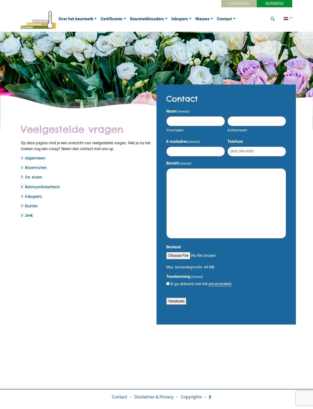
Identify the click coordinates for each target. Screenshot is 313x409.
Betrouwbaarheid (41, 186)
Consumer (239, 3)
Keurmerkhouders (147, 18)
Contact (224, 18)
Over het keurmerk (75, 18)
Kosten (30, 205)
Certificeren (112, 18)
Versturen (176, 301)
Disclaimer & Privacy (154, 396)
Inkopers (179, 18)
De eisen (32, 177)
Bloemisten (35, 167)
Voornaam (174, 130)
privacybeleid (220, 284)
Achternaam (237, 130)
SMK (28, 215)
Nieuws (202, 18)
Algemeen (34, 158)
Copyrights (191, 396)
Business (275, 3)
